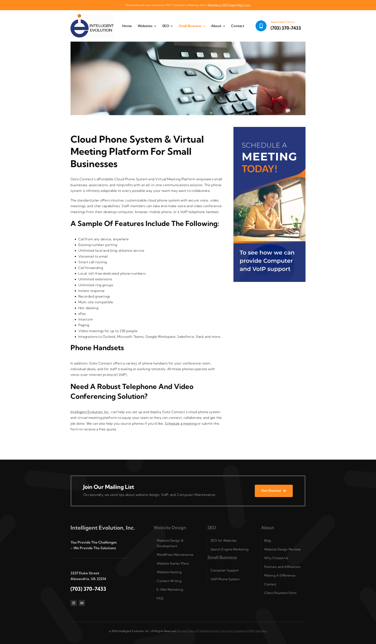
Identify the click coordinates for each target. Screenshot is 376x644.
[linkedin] (73, 603)
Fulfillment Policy (209, 631)
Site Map (261, 631)
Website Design (170, 527)
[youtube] (82, 603)
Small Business (222, 557)
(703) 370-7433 (286, 28)
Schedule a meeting (181, 423)
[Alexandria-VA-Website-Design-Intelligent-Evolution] (92, 16)
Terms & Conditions (233, 631)
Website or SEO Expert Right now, (229, 5)
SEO (211, 527)
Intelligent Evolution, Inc (89, 412)
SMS (251, 631)
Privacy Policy (187, 631)
